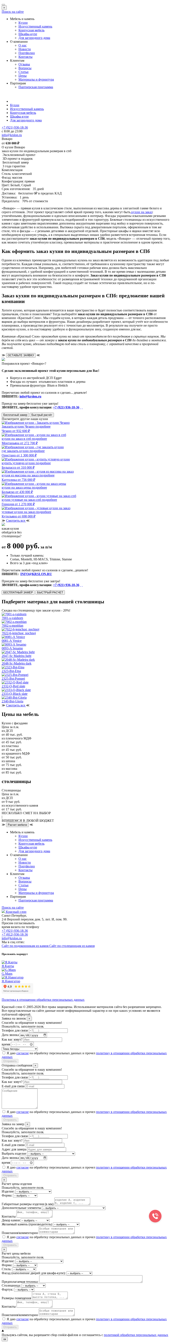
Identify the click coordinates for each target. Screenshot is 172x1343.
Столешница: (11, 1285)
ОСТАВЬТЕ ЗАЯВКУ (21, 355)
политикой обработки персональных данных (136, 1335)
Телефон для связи (15, 1030)
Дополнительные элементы (21, 1208)
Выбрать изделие (14, 1153)
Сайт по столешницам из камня (72, 946)
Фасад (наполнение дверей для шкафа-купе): (34, 1273)
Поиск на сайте (13, 11)
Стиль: (6, 1269)
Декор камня (11, 1220)
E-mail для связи (13, 1086)
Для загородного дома (34, 38)
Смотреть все (16, 520)
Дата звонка (10, 1035)
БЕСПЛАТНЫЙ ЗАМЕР (18, 592)
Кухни (23, 22)
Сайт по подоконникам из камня (25, 946)
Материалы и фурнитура (36, 79)
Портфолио (26, 53)
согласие (22, 1053)
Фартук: (7, 1289)
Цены (22, 75)
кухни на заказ (141, 212)
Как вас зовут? (12, 1039)
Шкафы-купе (27, 34)
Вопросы (24, 68)
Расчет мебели (17, 824)
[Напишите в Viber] (82, 407)
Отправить (10, 1061)
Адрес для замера (14, 1149)
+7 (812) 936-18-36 (15, 934)
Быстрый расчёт (41, 414)
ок (4, 1339)
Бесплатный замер (15, 414)
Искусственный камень (35, 26)
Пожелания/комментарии (20, 1233)
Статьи (23, 72)
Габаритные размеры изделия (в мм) (27, 1204)
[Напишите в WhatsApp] (80, 407)
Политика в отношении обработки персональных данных (43, 999)
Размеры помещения (16, 1298)
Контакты (25, 57)
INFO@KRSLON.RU (36, 574)
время (6, 1044)
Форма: (7, 1195)
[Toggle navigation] (3, 4)
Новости (24, 49)
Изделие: (8, 1191)
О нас (22, 45)
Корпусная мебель (31, 30)
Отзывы (24, 64)
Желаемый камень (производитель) (27, 1224)
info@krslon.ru (30, 396)
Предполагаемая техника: (20, 1281)
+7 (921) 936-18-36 (66, 407)
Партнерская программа (35, 87)
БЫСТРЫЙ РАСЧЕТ (50, 592)
